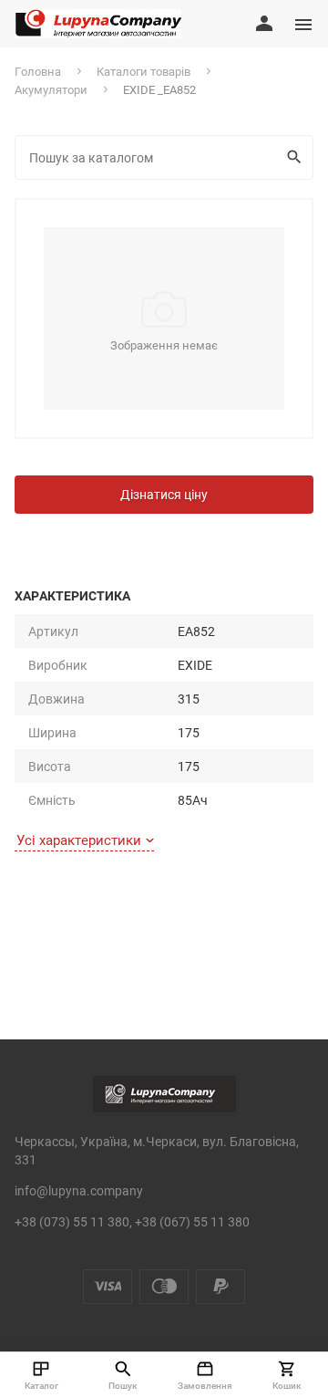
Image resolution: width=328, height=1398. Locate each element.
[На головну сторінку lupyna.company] (98, 23)
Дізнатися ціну (164, 494)
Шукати (296, 157)
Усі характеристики (78, 839)
